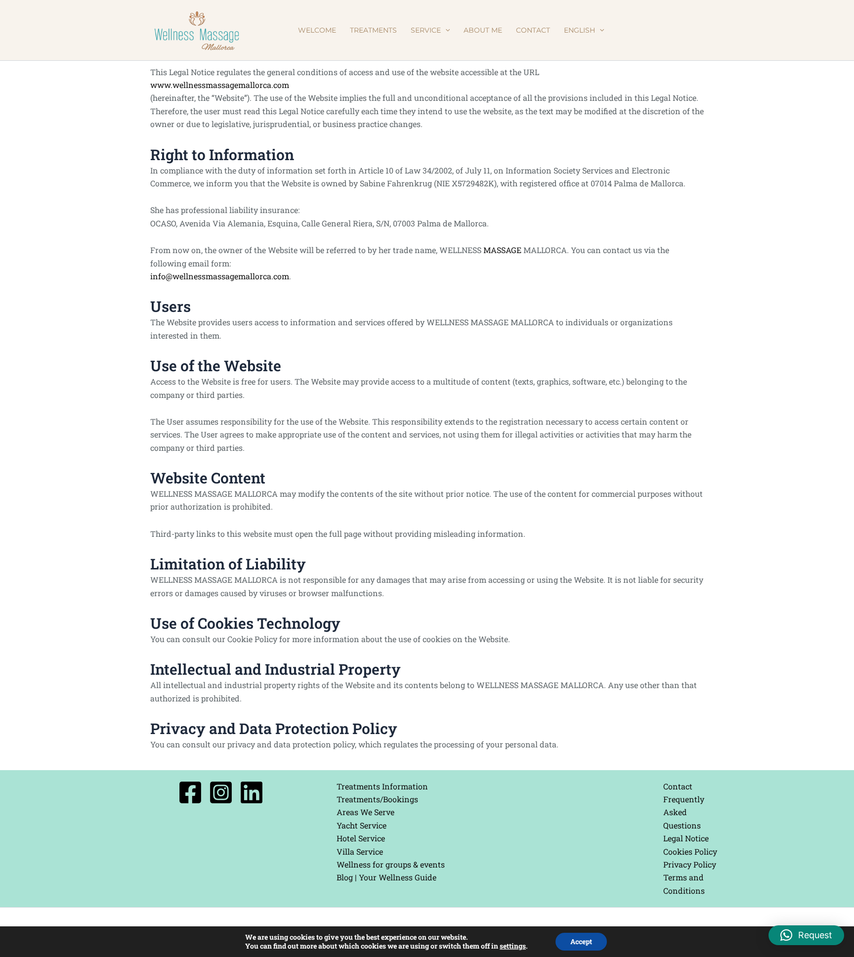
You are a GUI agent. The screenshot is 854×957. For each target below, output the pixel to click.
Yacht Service (361, 825)
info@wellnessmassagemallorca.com (219, 276)
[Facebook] (190, 792)
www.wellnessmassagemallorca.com (219, 85)
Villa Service (360, 851)
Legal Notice (686, 838)
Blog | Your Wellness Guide (386, 877)
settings (513, 946)
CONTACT (533, 30)
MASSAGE (502, 250)
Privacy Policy (689, 864)
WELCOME (317, 30)
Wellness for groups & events (391, 864)
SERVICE (426, 30)
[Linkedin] (251, 792)
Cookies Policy (690, 851)
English (579, 30)
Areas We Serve (365, 812)
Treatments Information (382, 786)
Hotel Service (361, 838)
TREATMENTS (373, 30)
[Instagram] (221, 792)
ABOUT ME (483, 30)
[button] (445, 30)
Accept (581, 941)
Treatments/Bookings (377, 799)
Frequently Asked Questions (683, 812)
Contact (677, 786)
